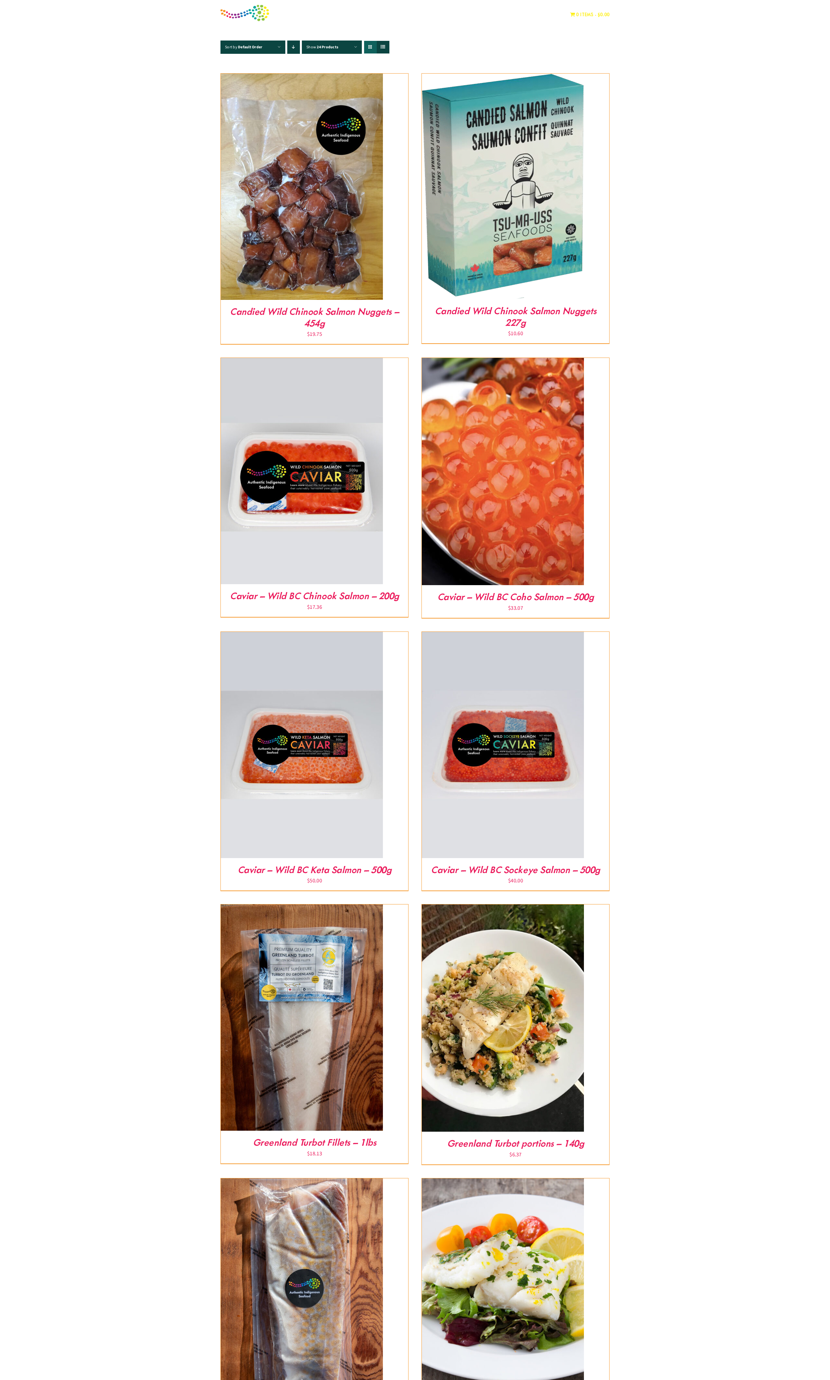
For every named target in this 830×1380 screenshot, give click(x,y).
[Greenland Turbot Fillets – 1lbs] (302, 909)
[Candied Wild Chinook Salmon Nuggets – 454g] (302, 78)
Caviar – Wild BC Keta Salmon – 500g (315, 870)
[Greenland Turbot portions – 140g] (503, 909)
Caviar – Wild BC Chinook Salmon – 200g (314, 596)
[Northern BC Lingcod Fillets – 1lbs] (302, 1183)
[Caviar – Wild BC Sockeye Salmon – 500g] (503, 636)
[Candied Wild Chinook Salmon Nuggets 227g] (503, 78)
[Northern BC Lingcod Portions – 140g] (503, 1183)
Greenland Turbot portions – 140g (515, 1143)
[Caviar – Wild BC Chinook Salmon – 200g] (302, 362)
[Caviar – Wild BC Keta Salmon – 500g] (302, 636)
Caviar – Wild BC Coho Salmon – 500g (515, 597)
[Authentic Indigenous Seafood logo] (244, 7)
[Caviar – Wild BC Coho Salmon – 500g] (503, 362)
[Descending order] (293, 47)
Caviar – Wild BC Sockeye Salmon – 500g (515, 870)
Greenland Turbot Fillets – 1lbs (314, 1143)
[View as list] (383, 47)
